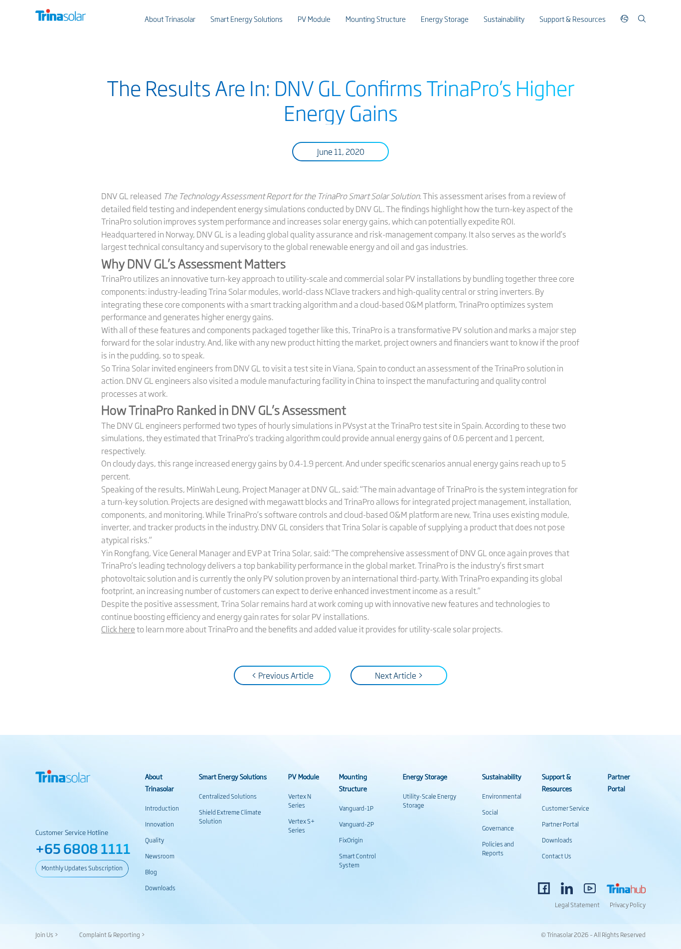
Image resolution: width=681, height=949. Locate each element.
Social (490, 812)
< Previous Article (282, 675)
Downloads (160, 887)
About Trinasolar (170, 18)
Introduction (162, 808)
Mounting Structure (375, 18)
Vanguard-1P (356, 808)
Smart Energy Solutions (246, 18)
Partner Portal (560, 824)
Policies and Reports (498, 848)
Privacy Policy (628, 904)
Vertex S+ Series (301, 825)
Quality (154, 839)
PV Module (314, 18)
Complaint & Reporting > (112, 934)
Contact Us (556, 855)
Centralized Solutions (228, 796)
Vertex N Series (299, 801)
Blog (151, 871)
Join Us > (46, 934)
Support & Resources (572, 18)
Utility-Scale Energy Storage (429, 801)
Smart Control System (357, 860)
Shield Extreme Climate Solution (230, 817)
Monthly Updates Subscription (82, 867)
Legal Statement (577, 904)
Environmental (501, 796)
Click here (118, 629)
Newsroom (159, 855)
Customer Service (565, 808)
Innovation (159, 824)
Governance (498, 828)
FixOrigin (351, 839)
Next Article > (399, 675)
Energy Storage (445, 18)
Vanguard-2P (356, 824)
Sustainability (504, 18)
